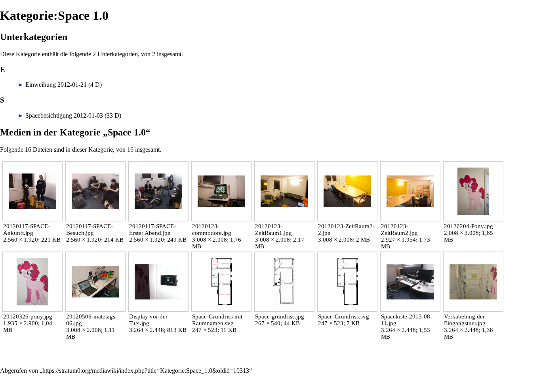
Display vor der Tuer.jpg (148, 319)
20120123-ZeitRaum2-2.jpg (346, 229)
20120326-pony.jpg (27, 316)
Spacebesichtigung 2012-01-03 (64, 115)
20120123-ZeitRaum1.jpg (273, 229)
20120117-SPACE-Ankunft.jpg (26, 229)
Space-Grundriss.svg (343, 316)
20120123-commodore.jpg (211, 229)
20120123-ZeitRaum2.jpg (399, 229)
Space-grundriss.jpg (279, 316)
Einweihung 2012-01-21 (56, 84)
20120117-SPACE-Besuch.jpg (89, 229)
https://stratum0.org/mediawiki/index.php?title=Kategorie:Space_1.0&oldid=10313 (145, 370)
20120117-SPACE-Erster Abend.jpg (152, 229)
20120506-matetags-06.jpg (91, 319)
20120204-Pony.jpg (468, 226)
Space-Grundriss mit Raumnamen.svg (217, 319)
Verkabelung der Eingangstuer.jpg (465, 319)
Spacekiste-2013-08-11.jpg (406, 319)
